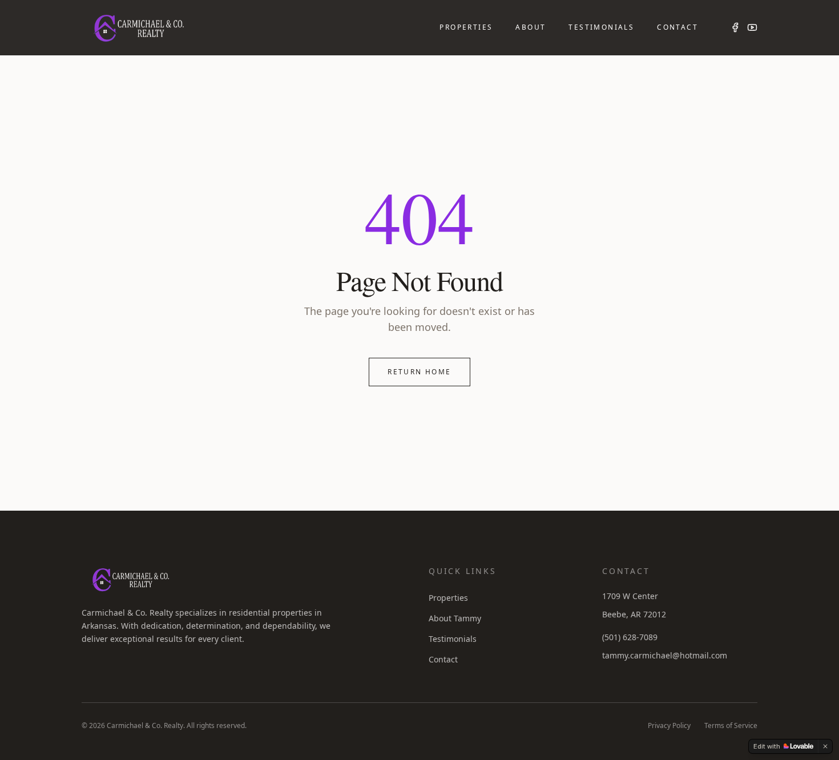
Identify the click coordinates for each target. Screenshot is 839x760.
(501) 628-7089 (630, 637)
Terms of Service (730, 725)
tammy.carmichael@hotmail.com (664, 655)
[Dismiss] (825, 746)
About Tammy (455, 618)
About (530, 27)
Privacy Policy (669, 725)
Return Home (419, 372)
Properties (466, 27)
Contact (677, 27)
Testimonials (601, 27)
